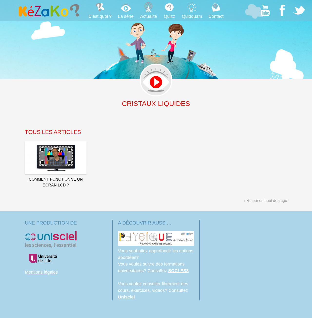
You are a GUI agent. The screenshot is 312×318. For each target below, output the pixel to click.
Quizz (169, 16)
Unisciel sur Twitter (299, 10)
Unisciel (126, 297)
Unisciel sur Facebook (282, 10)
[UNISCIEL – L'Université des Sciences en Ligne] (51, 246)
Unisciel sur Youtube (265, 10)
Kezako (48, 10)
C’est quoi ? (100, 16)
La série (126, 16)
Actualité (148, 16)
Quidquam (192, 16)
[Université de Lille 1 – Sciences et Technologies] (42, 265)
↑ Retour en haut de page (265, 200)
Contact (216, 16)
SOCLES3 (178, 270)
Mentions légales (41, 272)
